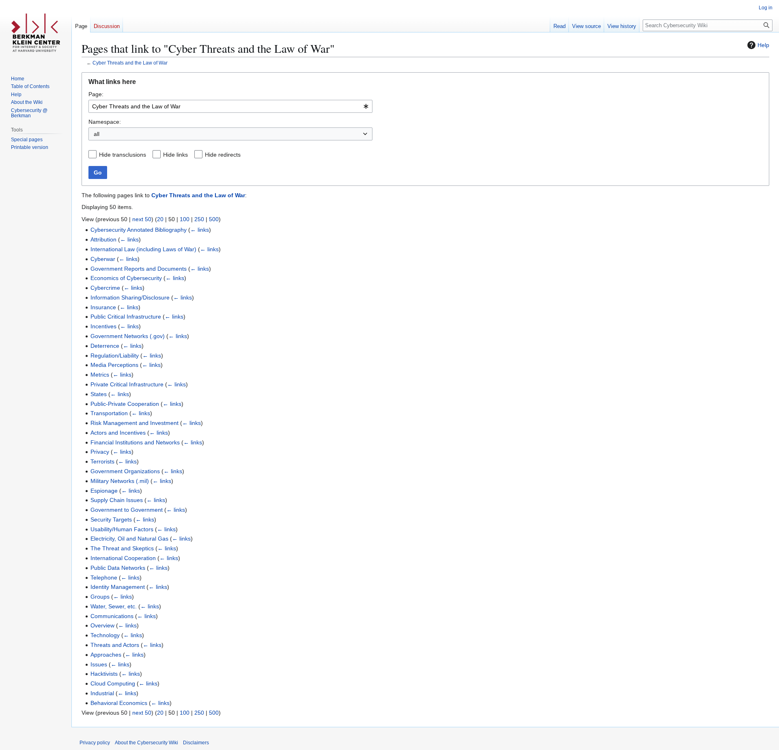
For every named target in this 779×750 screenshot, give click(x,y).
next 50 (141, 219)
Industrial (102, 693)
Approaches (105, 654)
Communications (111, 616)
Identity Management (117, 587)
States (98, 394)
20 (160, 219)
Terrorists (102, 461)
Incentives (103, 326)
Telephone (103, 577)
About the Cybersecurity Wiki (146, 743)
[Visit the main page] (35, 32)
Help (763, 45)
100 (184, 219)
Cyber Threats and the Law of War (130, 62)
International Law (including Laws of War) (143, 249)
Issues (98, 664)
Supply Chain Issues (116, 500)
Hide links (175, 154)
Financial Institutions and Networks (135, 442)
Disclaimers (196, 743)
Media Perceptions (114, 365)
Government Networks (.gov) (127, 336)
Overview (102, 625)
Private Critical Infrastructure (127, 384)
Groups (100, 596)
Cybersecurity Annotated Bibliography (138, 229)
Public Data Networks (117, 568)
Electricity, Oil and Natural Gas (129, 538)
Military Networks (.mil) (119, 481)
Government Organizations (125, 471)
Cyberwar (102, 259)
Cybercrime (105, 287)
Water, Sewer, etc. (113, 606)
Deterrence (104, 346)
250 (199, 219)
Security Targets (111, 519)
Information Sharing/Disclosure (130, 297)
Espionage (104, 490)
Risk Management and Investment (134, 423)
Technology (105, 635)
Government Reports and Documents (138, 268)
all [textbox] (96, 134)
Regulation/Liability (114, 355)
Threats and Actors (114, 645)
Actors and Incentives (118, 432)
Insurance (103, 307)
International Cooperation (123, 558)
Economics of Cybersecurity (126, 278)
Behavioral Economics (118, 703)
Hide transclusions (122, 154)
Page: (95, 94)
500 (214, 219)
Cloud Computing (112, 683)
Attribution (103, 239)
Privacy (99, 451)
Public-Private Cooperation (124, 404)
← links (199, 229)
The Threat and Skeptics (122, 548)
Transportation (109, 413)
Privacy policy (95, 743)
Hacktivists (104, 673)
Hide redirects (223, 154)
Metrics (99, 374)
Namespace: (104, 122)
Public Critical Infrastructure (125, 316)
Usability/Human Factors (121, 529)
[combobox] (230, 106)
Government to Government (126, 509)
